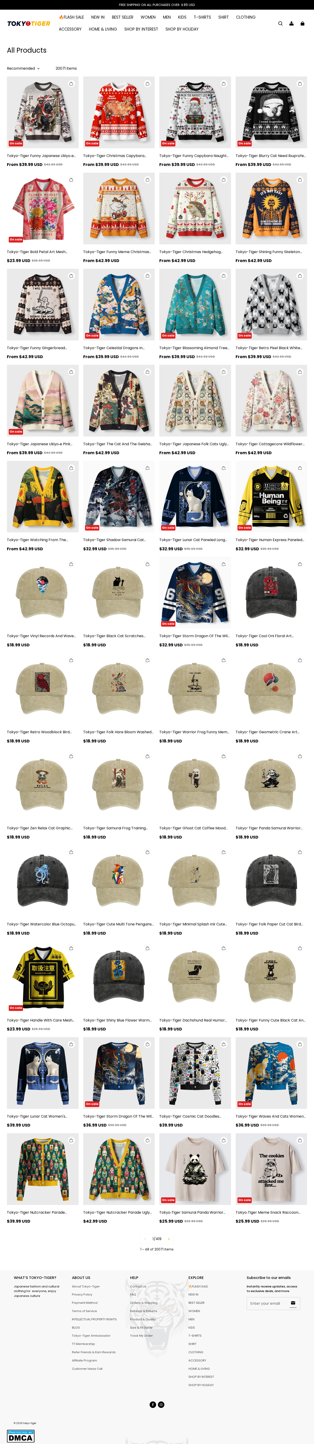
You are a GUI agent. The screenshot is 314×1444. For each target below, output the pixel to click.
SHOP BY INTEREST (141, 29)
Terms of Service (84, 1311)
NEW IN (98, 17)
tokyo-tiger (29, 1423)
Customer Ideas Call (87, 1369)
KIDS (182, 17)
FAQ (133, 1294)
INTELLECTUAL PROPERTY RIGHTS (94, 1319)
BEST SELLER (122, 17)
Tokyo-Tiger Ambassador (91, 1335)
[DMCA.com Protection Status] (20, 1442)
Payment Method (84, 1303)
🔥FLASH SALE (71, 17)
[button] (280, 23)
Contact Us (138, 1286)
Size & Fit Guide (141, 1327)
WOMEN (148, 17)
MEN (167, 17)
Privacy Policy (82, 1294)
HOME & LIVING (103, 29)
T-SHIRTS (202, 17)
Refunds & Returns (143, 1311)
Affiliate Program (84, 1360)
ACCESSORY (70, 29)
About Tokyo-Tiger (86, 1286)
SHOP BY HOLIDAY (182, 29)
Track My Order (141, 1335)
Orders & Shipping (143, 1303)
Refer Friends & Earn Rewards (94, 1352)
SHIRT (223, 17)
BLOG (76, 1327)
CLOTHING (246, 17)
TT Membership (83, 1344)
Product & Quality (143, 1319)
